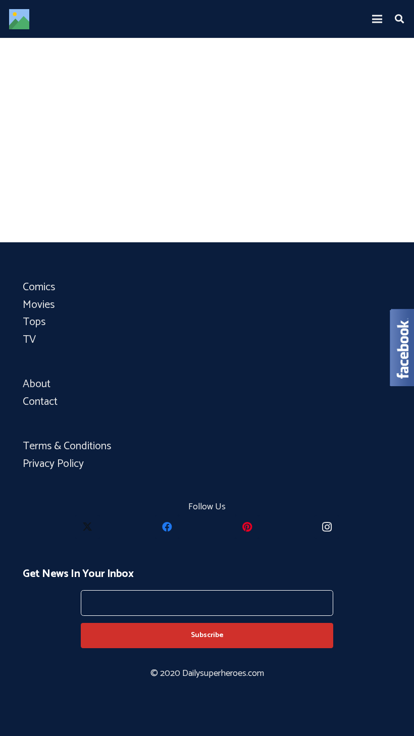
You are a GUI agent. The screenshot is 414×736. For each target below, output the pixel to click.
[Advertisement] (207, 163)
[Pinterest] (247, 527)
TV (29, 340)
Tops (34, 322)
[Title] (19, 19)
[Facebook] (167, 527)
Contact (40, 402)
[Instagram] (326, 527)
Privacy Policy (53, 464)
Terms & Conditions (68, 446)
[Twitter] (87, 527)
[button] (399, 18)
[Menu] (377, 19)
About (36, 384)
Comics (39, 287)
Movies (39, 305)
